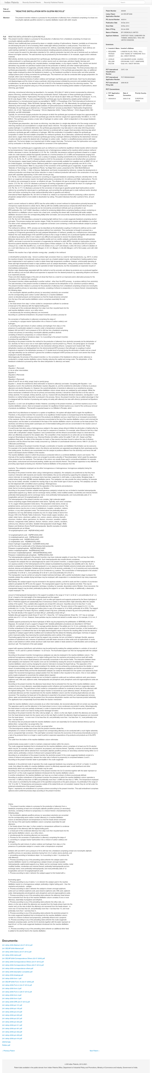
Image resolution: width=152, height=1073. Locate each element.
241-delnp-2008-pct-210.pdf (12, 1012)
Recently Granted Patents (32, 2)
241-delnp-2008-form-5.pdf (11, 998)
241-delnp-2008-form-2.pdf (11, 988)
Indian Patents (12, 2)
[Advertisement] (50, 29)
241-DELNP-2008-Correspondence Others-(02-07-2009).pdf (23, 958)
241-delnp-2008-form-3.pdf (11, 995)
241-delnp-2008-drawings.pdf (12, 975)
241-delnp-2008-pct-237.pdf (12, 1018)
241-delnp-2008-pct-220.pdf (12, 1015)
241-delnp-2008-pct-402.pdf (12, 1032)
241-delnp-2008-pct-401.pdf (12, 1028)
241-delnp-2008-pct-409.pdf (12, 1035)
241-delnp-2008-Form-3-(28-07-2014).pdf (17, 992)
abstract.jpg (6, 1042)
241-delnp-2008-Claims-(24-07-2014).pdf (16, 952)
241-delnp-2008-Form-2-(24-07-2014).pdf (17, 985)
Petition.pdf (6, 1045)
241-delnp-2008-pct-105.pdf (12, 1008)
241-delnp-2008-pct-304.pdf (12, 1022)
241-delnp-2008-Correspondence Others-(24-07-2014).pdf (23, 962)
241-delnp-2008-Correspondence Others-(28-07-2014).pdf (23, 965)
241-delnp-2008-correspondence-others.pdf (17, 968)
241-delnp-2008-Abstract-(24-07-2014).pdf (17, 945)
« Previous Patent (8, 1051)
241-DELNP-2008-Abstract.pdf (13, 948)
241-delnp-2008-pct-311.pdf (12, 1025)
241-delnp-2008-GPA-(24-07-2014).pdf (16, 1002)
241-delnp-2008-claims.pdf (11, 955)
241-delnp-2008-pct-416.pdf (12, 1038)
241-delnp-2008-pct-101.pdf (12, 1005)
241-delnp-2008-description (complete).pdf (17, 972)
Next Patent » (94, 1051)
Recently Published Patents (53, 2)
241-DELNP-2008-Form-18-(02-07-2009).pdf (18, 982)
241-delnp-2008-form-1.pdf (11, 978)
